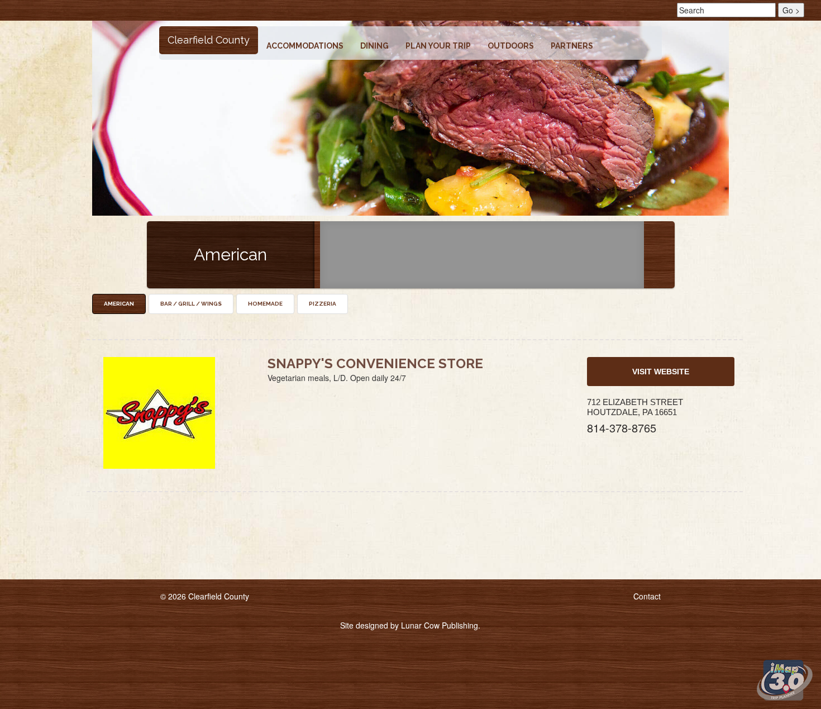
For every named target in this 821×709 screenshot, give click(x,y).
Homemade (265, 304)
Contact (647, 596)
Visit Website (660, 371)
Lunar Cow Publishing (439, 625)
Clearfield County (209, 40)
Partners (572, 45)
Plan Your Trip (438, 45)
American (119, 304)
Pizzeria (322, 304)
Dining (374, 45)
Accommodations (304, 45)
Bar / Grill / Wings (191, 304)
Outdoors (511, 45)
